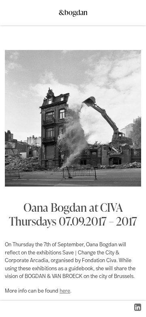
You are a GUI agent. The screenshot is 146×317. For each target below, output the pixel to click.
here (65, 291)
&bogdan (73, 10)
